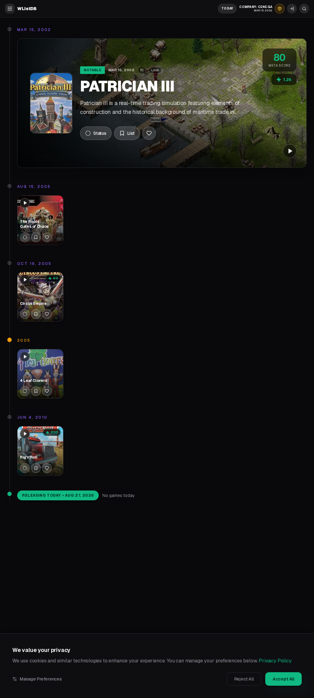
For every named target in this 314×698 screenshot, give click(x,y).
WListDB (26, 8)
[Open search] (304, 9)
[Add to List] (36, 237)
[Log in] (292, 9)
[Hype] (149, 133)
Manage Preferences (41, 679)
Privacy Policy (275, 660)
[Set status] (25, 237)
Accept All (283, 679)
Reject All (244, 679)
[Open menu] (10, 9)
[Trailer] (290, 151)
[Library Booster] (280, 9)
